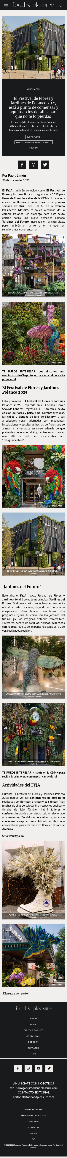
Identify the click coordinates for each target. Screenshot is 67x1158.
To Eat (33, 1045)
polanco (33, 148)
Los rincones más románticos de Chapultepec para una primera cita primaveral (33, 375)
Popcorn (33, 1069)
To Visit (33, 1051)
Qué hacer (33, 89)
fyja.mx (19, 863)
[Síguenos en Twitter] (49, 1095)
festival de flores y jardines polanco (33, 142)
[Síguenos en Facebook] (18, 1095)
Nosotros (34, 1148)
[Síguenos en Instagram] (28, 1095)
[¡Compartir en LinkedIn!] (33, 165)
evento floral (33, 137)
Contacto (33, 1154)
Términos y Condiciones (33, 1142)
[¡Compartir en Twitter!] (45, 165)
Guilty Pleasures (33, 1057)
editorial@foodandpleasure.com (33, 1124)
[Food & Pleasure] (33, 4)
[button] (6, 5)
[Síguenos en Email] (38, 1095)
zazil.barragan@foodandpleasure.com (34, 1115)
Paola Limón (17, 175)
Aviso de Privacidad (33, 1136)
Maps (33, 1081)
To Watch (33, 1075)
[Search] (61, 5)
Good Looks (33, 1063)
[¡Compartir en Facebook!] (22, 165)
